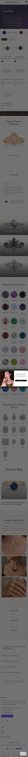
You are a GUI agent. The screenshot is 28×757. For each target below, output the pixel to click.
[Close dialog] (27, 371)
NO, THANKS (21, 382)
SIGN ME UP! (21, 380)
